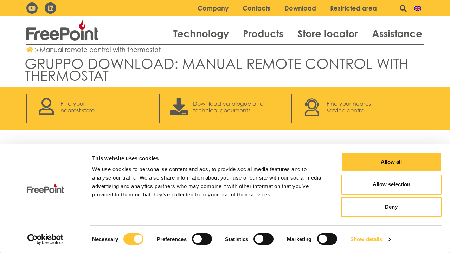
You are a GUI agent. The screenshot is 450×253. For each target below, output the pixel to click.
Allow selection (391, 184)
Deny (391, 207)
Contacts (256, 8)
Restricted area (353, 8)
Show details (366, 239)
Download (300, 8)
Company (213, 8)
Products (263, 33)
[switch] (202, 239)
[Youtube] (32, 8)
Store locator (327, 33)
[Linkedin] (50, 8)
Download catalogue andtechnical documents (228, 107)
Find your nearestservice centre (350, 107)
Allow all (391, 162)
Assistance (397, 33)
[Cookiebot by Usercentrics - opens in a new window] (45, 239)
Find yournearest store (77, 107)
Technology (201, 33)
